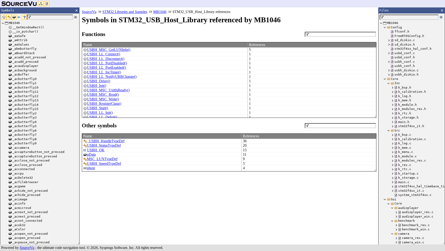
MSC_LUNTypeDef (102, 159)
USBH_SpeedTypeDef (104, 163)
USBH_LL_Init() (100, 113)
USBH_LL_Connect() (103, 54)
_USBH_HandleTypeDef (105, 141)
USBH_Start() (97, 108)
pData (91, 154)
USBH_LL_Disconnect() (105, 59)
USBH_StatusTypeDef (104, 145)
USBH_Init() (96, 86)
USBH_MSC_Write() (103, 99)
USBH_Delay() (98, 81)
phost (91, 168)
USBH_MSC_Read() (103, 94)
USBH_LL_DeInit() (102, 117)
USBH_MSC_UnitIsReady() (108, 90)
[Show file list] (46, 3)
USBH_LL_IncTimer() (104, 72)
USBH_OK (96, 150)
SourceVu (27, 248)
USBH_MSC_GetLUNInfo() (108, 50)
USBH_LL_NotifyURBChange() (112, 77)
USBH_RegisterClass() (104, 104)
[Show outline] (40, 3)
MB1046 (159, 12)
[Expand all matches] (75, 17)
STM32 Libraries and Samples (124, 12)
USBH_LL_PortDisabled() (107, 63)
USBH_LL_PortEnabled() (106, 67)
